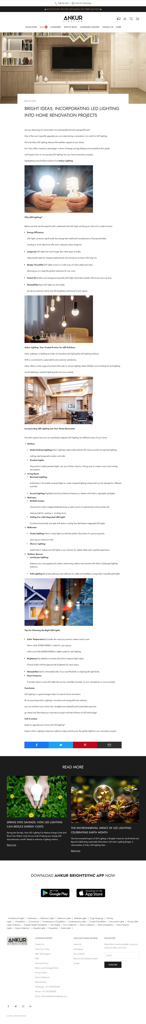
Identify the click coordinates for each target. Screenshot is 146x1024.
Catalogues (78, 949)
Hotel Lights (66, 928)
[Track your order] (118, 19)
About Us (77, 944)
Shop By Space (70, 27)
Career (77, 963)
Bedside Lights (80, 918)
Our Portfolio (79, 953)
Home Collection (22, 928)
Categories (55, 27)
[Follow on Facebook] (8, 1006)
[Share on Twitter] (61, 745)
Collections (31, 27)
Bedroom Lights (64, 918)
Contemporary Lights (77, 921)
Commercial (34, 921)
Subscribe (113, 964)
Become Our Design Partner (86, 958)
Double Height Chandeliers (35, 924)
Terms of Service (42, 977)
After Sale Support (42, 953)
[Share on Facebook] (37, 745)
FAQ (37, 958)
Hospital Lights (39, 928)
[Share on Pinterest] (85, 745)
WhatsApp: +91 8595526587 (47, 986)
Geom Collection (87, 924)
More (118, 27)
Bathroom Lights (47, 918)
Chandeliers (20, 921)
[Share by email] (109, 745)
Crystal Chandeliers (98, 921)
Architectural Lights (16, 918)
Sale (42, 27)
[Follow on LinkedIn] (30, 1006)
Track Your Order (42, 949)
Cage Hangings (96, 918)
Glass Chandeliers (105, 924)
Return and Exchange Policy (46, 967)
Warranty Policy (41, 963)
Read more (11, 844)
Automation (32, 918)
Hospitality (53, 928)
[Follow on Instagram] (23, 1006)
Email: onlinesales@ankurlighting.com (51, 996)
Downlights (55, 924)
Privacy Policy (41, 972)
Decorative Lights (117, 921)
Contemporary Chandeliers (53, 921)
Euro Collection (70, 924)
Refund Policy (41, 982)
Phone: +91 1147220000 (45, 991)
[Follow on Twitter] (15, 1006)
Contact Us (107, 27)
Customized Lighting (89, 27)
